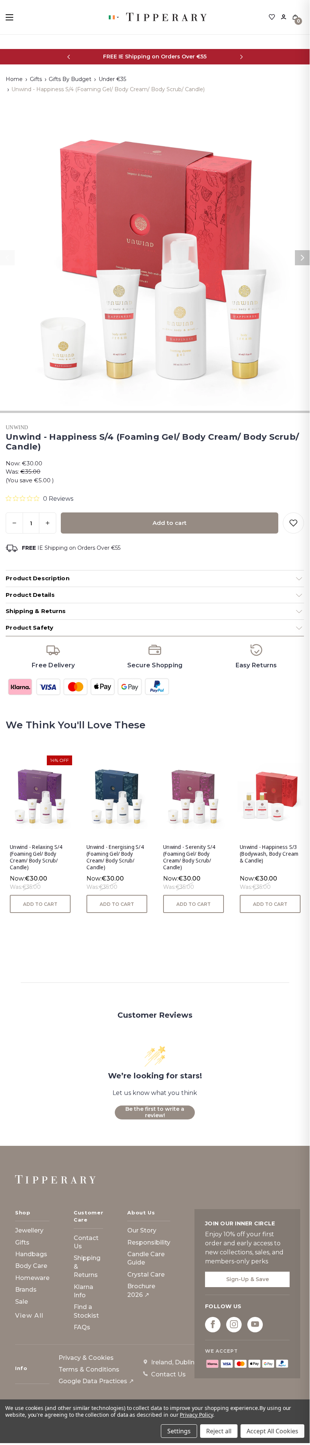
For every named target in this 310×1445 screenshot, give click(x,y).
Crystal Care (146, 1274)
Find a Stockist (86, 1311)
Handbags (31, 1254)
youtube (255, 1324)
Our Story (141, 1230)
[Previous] (68, 56)
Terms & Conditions (89, 1369)
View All (29, 1315)
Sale (21, 1301)
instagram (234, 1324)
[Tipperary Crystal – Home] (55, 1179)
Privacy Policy (196, 1414)
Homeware (32, 1277)
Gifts (22, 1242)
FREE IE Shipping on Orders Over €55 (155, 56)
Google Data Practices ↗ (96, 1381)
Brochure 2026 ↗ (141, 1290)
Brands (26, 1289)
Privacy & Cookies (86, 1357)
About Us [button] (141, 1213)
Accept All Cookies (272, 1431)
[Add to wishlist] (293, 523)
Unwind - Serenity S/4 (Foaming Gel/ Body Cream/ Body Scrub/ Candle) (189, 857)
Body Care (31, 1265)
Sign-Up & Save (247, 1279)
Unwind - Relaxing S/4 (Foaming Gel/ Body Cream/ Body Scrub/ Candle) (36, 857)
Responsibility (148, 1242)
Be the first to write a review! (154, 1112)
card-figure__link (40, 796)
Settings (179, 1431)
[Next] (241, 56)
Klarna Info (83, 1291)
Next (302, 257)
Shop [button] (23, 1213)
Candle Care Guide (146, 1258)
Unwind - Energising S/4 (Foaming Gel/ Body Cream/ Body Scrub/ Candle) (115, 857)
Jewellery (29, 1230)
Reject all (218, 1431)
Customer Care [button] (88, 1216)
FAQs (82, 1327)
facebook (213, 1324)
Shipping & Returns (87, 1266)
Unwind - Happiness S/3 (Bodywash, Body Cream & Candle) (269, 854)
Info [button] (21, 1368)
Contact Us (86, 1242)
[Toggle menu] (16, 17)
